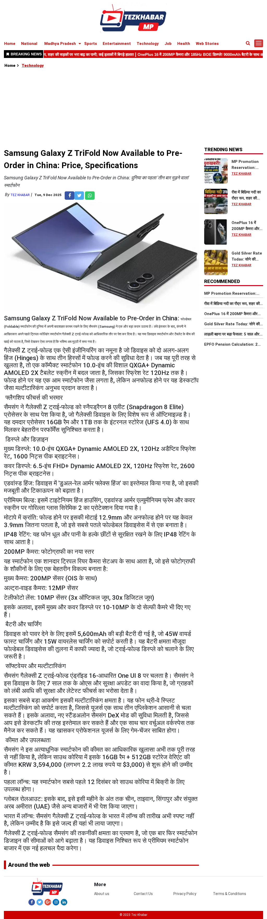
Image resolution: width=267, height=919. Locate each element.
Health (183, 43)
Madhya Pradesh (60, 43)
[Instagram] (56, 902)
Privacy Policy (184, 894)
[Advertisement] (133, 107)
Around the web (29, 865)
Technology (148, 43)
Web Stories (207, 43)
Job (168, 43)
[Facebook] (31, 902)
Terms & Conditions (229, 894)
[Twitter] (40, 902)
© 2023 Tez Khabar (133, 915)
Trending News (223, 149)
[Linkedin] (64, 902)
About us (101, 894)
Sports (90, 43)
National (29, 43)
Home (9, 43)
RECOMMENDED (222, 281)
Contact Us (143, 894)
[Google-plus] (48, 902)
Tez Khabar (20, 195)
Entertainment (117, 43)
